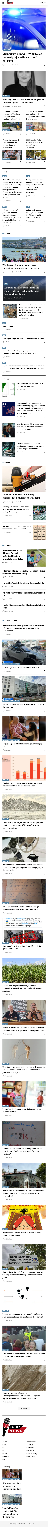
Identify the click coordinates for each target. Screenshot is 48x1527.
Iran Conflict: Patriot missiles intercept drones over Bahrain (23, 583)
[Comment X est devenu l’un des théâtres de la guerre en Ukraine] (24, 931)
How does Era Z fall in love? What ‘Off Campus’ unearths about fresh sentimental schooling (30, 426)
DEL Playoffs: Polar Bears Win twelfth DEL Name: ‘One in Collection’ (35, 144)
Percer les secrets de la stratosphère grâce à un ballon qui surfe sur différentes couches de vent (22, 1315)
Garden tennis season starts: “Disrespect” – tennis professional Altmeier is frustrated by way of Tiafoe (13, 554)
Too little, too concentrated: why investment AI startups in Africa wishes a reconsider (22, 784)
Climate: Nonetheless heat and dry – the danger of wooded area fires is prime (35, 115)
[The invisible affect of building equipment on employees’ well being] (24, 479)
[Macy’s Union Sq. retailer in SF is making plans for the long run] (24, 689)
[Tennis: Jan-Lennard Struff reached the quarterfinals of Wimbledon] (12, 155)
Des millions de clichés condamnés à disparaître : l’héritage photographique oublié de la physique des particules (23, 867)
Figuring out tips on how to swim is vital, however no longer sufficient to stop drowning (16, 509)
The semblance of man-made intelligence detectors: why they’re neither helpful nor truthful (31, 446)
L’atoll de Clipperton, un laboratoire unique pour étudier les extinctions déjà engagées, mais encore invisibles (22, 825)
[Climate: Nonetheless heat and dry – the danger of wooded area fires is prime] (36, 126)
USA (4, 176)
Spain (6, 379)
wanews (7, 65)
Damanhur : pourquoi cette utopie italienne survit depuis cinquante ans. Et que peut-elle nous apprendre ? (23, 1193)
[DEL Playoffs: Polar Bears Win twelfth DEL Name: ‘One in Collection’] (36, 155)
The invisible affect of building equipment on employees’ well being (21, 496)
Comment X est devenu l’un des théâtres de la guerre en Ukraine (21, 947)
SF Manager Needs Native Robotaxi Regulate (20, 667)
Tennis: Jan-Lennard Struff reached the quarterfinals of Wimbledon (10, 144)
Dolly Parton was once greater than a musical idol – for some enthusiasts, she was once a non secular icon (23, 628)
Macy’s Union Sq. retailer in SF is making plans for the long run (10, 1512)
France (5, 779)
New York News (8, 664)
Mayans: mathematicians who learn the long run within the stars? (16, 527)
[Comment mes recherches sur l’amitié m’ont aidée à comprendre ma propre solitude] (24, 1338)
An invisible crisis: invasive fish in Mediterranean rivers (30, 384)
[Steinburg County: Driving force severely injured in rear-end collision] (24, 29)
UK (4, 261)
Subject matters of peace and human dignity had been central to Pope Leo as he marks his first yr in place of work (11, 216)
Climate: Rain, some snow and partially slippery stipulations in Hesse (23, 606)
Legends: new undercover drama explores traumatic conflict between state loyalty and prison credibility (24, 367)
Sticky (17, 664)
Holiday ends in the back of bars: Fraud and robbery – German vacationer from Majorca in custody (23, 572)
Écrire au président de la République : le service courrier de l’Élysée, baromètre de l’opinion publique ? (22, 1151)
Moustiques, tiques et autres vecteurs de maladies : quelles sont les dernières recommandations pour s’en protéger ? (23, 1070)
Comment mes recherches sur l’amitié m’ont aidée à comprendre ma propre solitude (23, 1355)
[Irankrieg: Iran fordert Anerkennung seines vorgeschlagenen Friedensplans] (24, 84)
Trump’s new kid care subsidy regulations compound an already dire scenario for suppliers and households (35, 186)
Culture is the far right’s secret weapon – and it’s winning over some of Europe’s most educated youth (22, 1275)
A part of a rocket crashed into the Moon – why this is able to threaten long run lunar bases (21, 291)
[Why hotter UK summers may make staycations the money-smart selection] (24, 249)
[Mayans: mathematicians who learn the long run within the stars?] (39, 532)
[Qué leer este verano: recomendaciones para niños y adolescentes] (24, 1217)
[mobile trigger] (4, 2)
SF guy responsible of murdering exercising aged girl (12, 1486)
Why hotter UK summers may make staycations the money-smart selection (20, 266)
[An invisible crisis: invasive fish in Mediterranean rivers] (8, 389)
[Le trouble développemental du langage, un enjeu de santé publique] (24, 1094)
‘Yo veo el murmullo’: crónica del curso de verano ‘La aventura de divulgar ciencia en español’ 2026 (23, 1029)
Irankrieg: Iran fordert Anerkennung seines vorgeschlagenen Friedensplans (23, 101)
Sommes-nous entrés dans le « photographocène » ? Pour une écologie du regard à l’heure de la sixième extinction (21, 1396)
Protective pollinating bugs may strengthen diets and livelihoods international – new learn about (23, 352)
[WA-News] (10, 2)
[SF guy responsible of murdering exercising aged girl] (24, 728)
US (5, 172)
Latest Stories (11, 620)
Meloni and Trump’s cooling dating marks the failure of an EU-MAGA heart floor (34, 214)
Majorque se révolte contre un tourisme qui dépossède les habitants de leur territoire (20, 908)
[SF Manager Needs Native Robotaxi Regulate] (24, 652)
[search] (37, 2)
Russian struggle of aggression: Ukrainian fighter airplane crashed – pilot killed (11, 115)
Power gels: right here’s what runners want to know (23, 338)
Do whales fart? (8, 326)
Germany (7, 50)
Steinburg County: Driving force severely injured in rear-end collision (22, 57)
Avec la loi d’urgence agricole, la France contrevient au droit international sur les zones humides (22, 988)
